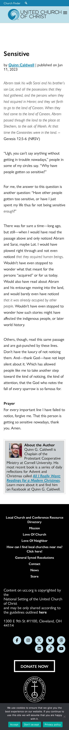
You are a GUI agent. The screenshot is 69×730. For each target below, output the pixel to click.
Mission (34, 528)
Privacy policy (53, 724)
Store (34, 576)
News (34, 570)
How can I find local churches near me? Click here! (34, 549)
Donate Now (34, 666)
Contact (34, 563)
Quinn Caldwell (21, 64)
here (43, 612)
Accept (14, 724)
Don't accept (31, 724)
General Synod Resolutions (34, 557)
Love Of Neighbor (35, 540)
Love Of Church (34, 534)
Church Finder (12, 3)
